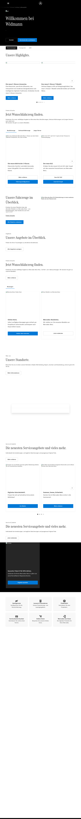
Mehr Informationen (13, 373)
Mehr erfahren (12, 278)
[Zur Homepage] (40, 3)
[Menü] (8, 3)
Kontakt (11, 40)
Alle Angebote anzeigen (15, 249)
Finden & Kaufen (10, 215)
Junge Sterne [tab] (37, 130)
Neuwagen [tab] (10, 286)
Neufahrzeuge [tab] (11, 130)
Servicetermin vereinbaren (27, 40)
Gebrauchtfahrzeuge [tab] (24, 130)
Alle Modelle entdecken (15, 222)
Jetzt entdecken (12, 538)
